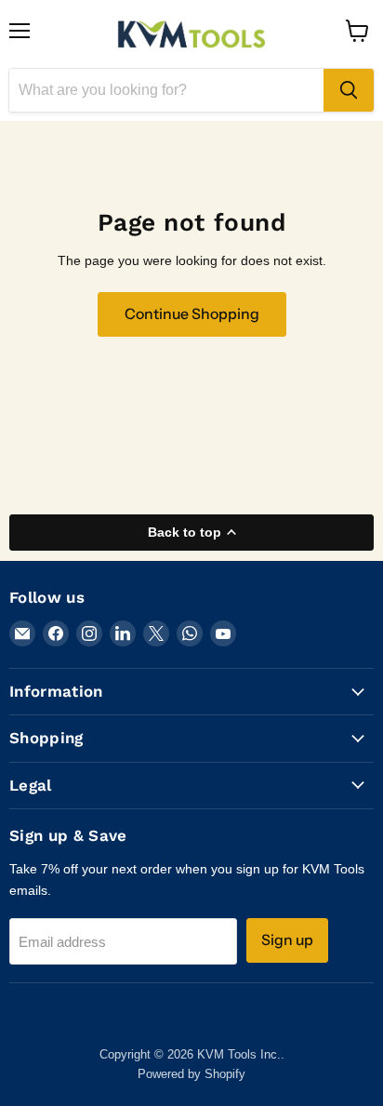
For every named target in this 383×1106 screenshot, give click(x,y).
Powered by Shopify (191, 1074)
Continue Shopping (192, 314)
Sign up (287, 940)
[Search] (349, 90)
